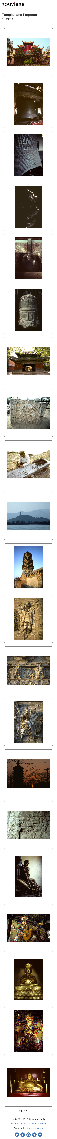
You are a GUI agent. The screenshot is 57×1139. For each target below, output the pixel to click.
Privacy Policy (18, 1123)
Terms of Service (37, 1123)
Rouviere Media (35, 1128)
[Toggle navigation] (51, 3)
